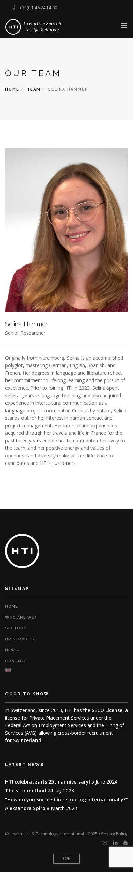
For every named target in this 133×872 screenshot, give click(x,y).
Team (34, 89)
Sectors (16, 628)
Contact (15, 661)
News (11, 650)
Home (12, 89)
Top (66, 858)
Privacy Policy (114, 834)
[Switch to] (66, 670)
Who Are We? (21, 617)
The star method (25, 790)
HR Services (19, 639)
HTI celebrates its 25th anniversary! (47, 781)
